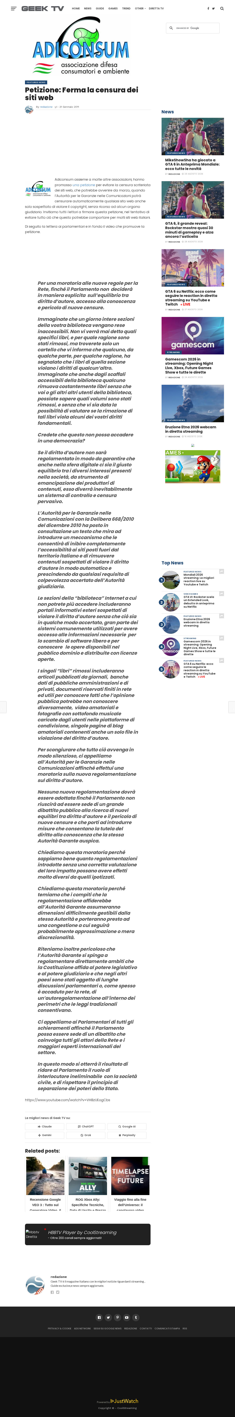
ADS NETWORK (82, 1328)
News (87, 8)
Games (113, 8)
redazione (46, 106)
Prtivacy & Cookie (59, 1328)
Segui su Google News (108, 1328)
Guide (100, 8)
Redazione (130, 1328)
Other (139, 8)
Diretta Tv (156, 8)
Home (76, 8)
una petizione (84, 185)
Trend (126, 8)
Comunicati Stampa (167, 1328)
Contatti (146, 1328)
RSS (185, 1328)
